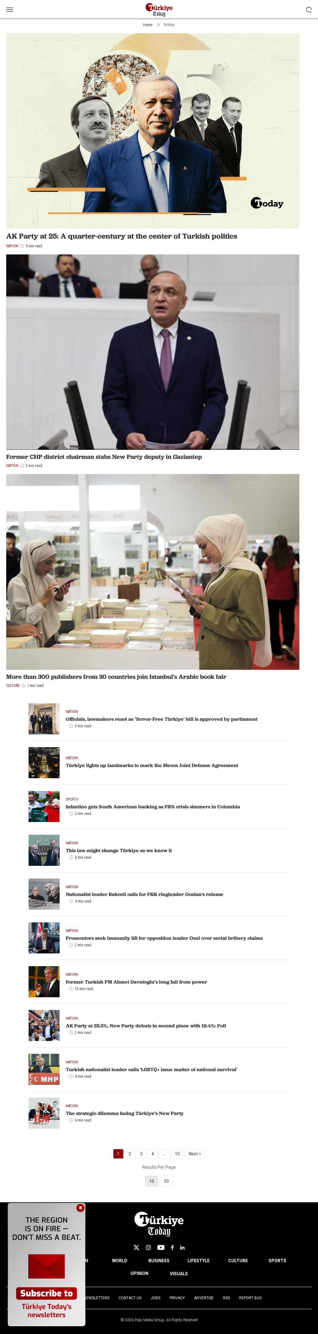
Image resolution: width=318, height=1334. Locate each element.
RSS (226, 1298)
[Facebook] (172, 1247)
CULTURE (238, 1260)
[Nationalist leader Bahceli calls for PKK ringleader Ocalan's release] (44, 894)
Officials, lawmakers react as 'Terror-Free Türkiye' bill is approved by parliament (161, 719)
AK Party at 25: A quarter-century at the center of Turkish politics (121, 235)
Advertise (204, 1298)
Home (147, 25)
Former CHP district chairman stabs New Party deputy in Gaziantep (104, 456)
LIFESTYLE (199, 1260)
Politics (169, 25)
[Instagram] (148, 1247)
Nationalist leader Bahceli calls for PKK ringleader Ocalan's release (144, 894)
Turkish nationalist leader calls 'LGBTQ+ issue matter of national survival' (151, 1069)
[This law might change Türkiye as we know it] (44, 850)
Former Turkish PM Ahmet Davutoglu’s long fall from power (136, 982)
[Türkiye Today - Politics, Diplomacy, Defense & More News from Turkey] (159, 10)
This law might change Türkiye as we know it (119, 850)
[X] (136, 1247)
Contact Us (130, 1298)
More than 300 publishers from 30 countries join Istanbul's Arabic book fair (116, 676)
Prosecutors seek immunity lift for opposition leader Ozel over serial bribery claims (164, 938)
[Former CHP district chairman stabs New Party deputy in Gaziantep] (152, 352)
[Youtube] (161, 1247)
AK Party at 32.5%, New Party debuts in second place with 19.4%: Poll (146, 1025)
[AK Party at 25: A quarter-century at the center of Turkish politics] (152, 131)
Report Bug (250, 1298)
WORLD (119, 1260)
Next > (195, 1153)
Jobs (155, 1298)
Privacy (177, 1298)
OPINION (139, 1273)
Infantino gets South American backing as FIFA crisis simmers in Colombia (153, 806)
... (164, 1153)
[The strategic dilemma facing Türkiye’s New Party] (44, 1113)
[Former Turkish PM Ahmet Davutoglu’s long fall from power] (44, 981)
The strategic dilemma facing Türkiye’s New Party (125, 1113)
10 (177, 1153)
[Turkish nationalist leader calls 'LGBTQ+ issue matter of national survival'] (44, 1069)
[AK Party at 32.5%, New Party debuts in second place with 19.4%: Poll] (44, 1025)
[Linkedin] (182, 1247)
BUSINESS (159, 1260)
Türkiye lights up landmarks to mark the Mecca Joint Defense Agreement (152, 765)
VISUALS (179, 1273)
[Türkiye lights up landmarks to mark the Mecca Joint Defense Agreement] (44, 762)
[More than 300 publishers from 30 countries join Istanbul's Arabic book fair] (152, 571)
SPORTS (277, 1260)
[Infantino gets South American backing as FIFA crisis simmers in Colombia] (44, 806)
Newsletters (96, 1298)
